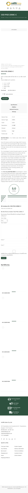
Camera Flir (7, 66)
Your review (4, 222)
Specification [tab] (14, 104)
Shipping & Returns (5, 457)
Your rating (3, 218)
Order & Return (17, 455)
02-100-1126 (10, 429)
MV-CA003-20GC (6, 322)
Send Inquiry (5, 98)
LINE (9, 76)
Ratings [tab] (14, 111)
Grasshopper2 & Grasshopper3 (18, 17)
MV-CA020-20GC (6, 293)
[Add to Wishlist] (3, 268)
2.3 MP (13, 125)
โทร (13, 76)
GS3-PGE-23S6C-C (18, 66)
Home (2, 455)
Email (2, 245)
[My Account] (19, 8)
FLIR (10, 17)
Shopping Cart (4, 453)
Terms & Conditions (18, 451)
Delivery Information (19, 448)
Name (3, 239)
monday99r (6, 435)
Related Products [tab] (14, 109)
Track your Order (5, 446)
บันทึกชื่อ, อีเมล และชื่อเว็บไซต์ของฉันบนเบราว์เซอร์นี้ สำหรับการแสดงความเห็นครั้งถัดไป (14, 254)
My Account (3, 451)
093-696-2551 (4, 429)
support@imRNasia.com (6, 433)
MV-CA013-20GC (6, 352)
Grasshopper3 (12, 66)
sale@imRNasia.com (5, 431)
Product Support (18, 446)
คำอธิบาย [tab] (14, 107)
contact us (6, 80)
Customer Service (18, 453)
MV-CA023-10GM (6, 381)
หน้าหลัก (2, 17)
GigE (26, 17)
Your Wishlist (4, 448)
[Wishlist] (16, 8)
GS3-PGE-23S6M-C (4, 68)
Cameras (7, 17)
